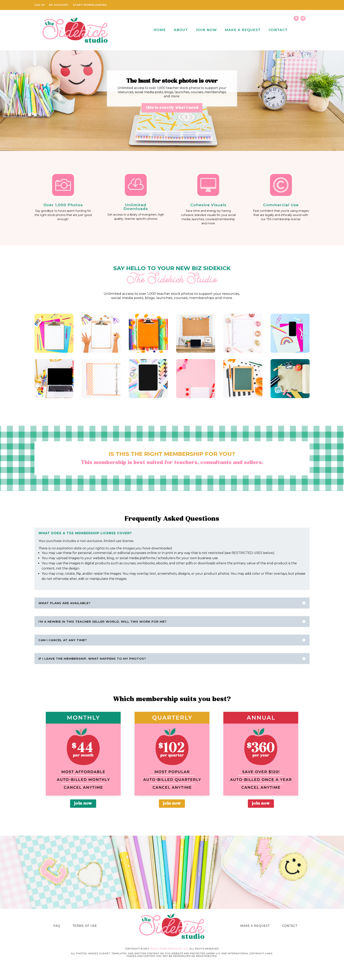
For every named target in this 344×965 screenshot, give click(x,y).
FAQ (56, 926)
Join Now (206, 29)
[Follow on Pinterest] (296, 18)
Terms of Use (84, 926)
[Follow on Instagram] (303, 18)
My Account (59, 5)
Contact (278, 29)
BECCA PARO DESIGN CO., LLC (169, 948)
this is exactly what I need (172, 108)
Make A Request (243, 29)
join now (83, 803)
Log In (39, 5)
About (181, 29)
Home (159, 29)
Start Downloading (90, 5)
